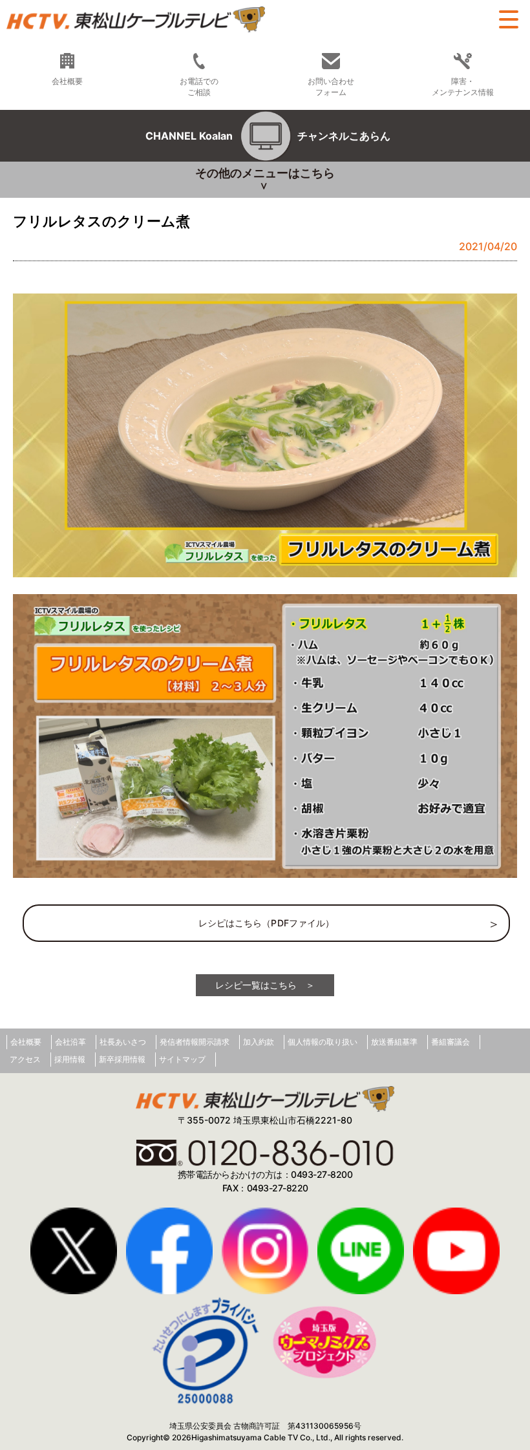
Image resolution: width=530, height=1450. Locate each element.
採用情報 (69, 1059)
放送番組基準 (394, 1042)
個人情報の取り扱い (322, 1042)
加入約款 (258, 1042)
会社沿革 (70, 1042)
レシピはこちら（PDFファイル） (266, 922)
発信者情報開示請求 (194, 1042)
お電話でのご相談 (199, 86)
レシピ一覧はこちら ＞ (265, 984)
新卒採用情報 (122, 1059)
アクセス (25, 1059)
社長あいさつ (123, 1042)
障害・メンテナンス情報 (463, 86)
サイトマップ (182, 1059)
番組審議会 (450, 1042)
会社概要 (25, 1042)
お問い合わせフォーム (331, 86)
